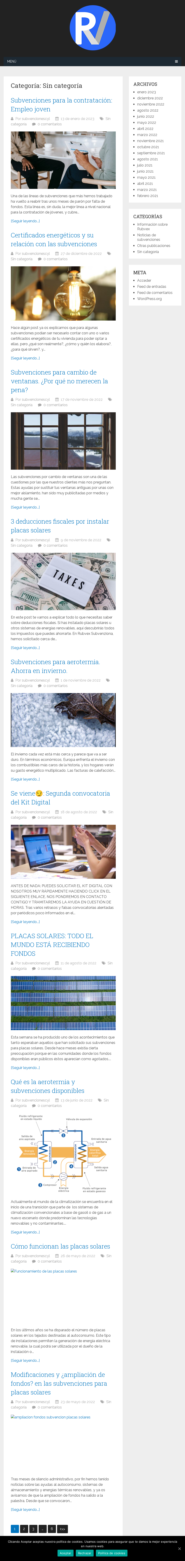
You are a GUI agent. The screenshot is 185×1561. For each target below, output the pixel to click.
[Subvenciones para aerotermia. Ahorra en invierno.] (63, 720)
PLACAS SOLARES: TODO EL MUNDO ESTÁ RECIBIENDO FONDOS (52, 945)
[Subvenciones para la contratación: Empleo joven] (63, 160)
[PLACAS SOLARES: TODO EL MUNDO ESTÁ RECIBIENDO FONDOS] (63, 1003)
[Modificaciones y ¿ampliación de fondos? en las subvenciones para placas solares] (63, 1443)
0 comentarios (50, 124)
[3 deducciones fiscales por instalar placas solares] (63, 581)
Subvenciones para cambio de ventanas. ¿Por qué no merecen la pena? (59, 381)
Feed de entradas (151, 286)
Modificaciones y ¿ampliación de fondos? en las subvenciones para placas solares (59, 1383)
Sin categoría (21, 259)
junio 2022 (145, 116)
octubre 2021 (148, 147)
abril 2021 (145, 183)
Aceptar (65, 1553)
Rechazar (84, 1553)
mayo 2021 (146, 177)
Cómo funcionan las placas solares (60, 1246)
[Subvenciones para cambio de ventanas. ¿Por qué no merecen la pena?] (63, 441)
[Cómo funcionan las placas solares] (63, 1296)
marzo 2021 (147, 190)
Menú (11, 61)
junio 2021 (145, 171)
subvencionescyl (36, 119)
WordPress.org (149, 299)
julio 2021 (145, 165)
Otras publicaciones (153, 246)
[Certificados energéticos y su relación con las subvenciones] (63, 293)
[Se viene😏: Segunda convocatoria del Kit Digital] (63, 852)
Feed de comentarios (155, 293)
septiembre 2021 (151, 153)
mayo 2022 (146, 122)
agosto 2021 (147, 159)
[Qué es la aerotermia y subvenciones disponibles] (63, 1154)
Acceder (144, 280)
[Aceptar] (179, 1548)
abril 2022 (145, 129)
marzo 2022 (147, 135)
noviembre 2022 (150, 104)
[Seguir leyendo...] (25, 221)
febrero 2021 (147, 196)
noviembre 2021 (150, 141)
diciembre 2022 (150, 98)
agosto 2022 (147, 110)
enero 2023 (146, 92)
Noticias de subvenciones (148, 237)
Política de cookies (111, 1553)
